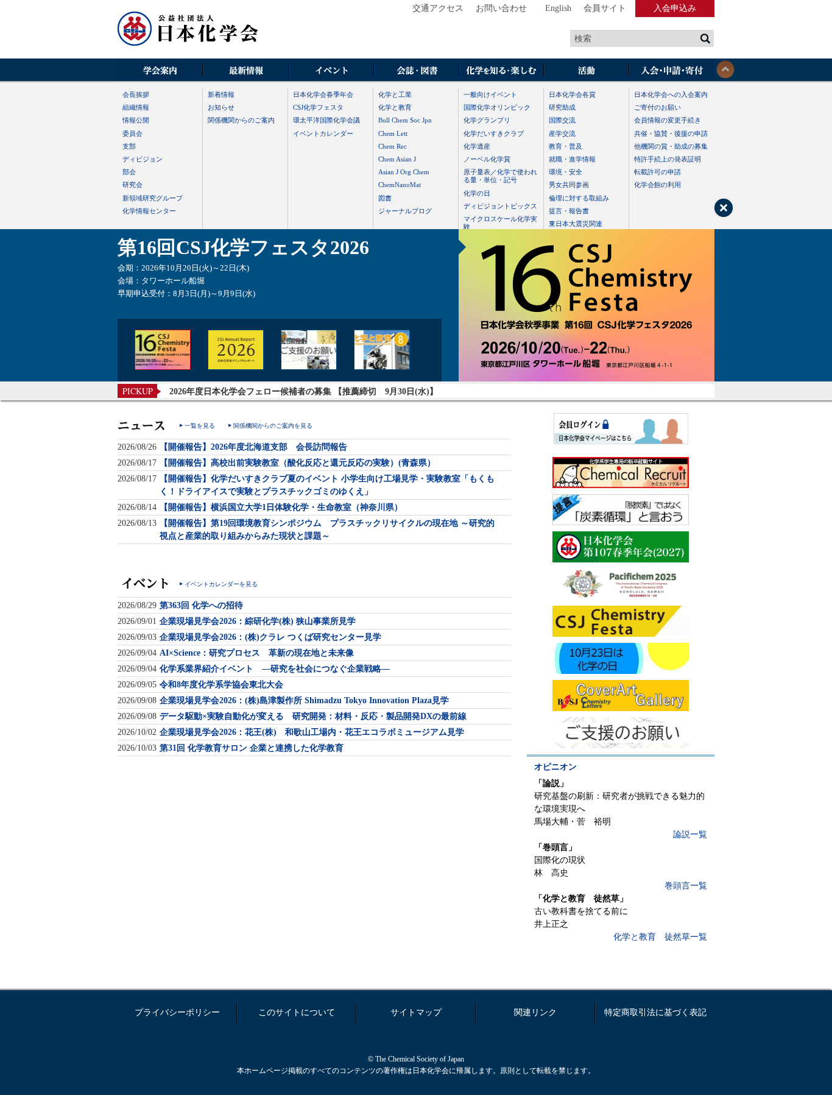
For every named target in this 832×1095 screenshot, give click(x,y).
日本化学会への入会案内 (671, 94)
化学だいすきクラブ (494, 133)
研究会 (132, 184)
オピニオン (555, 766)
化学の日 (477, 193)
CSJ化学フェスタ (318, 107)
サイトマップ (416, 1012)
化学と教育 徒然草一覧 (660, 936)
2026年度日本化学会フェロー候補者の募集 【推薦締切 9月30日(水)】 (303, 391)
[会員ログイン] (620, 428)
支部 (129, 146)
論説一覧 (690, 834)
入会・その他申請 (671, 70)
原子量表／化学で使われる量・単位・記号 (500, 175)
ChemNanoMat (399, 184)
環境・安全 (565, 171)
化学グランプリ (487, 120)
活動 (586, 70)
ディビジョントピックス (500, 206)
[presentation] (163, 350)
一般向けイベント (490, 94)
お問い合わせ (501, 8)
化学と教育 (395, 107)
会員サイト (604, 8)
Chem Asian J (397, 159)
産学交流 (562, 133)
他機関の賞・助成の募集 (671, 146)
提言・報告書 (569, 210)
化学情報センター (149, 210)
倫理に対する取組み (579, 198)
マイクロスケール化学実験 (500, 222)
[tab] (163, 350)
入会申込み (675, 8)
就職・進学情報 (572, 159)
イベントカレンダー (323, 133)
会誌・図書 (416, 70)
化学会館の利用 (657, 184)
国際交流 (562, 120)
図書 (385, 198)
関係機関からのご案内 (241, 120)
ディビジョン (142, 159)
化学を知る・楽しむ (501, 70)
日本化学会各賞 (572, 94)
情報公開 (135, 120)
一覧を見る (200, 425)
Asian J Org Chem (403, 171)
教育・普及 (565, 146)
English (558, 8)
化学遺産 (477, 146)
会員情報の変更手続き (667, 120)
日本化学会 (188, 29)
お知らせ (221, 107)
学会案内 (160, 70)
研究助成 (562, 107)
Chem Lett (392, 133)
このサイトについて (296, 1012)
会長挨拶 (135, 94)
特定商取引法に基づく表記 (655, 1012)
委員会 (132, 133)
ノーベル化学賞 (487, 159)
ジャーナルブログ (405, 210)
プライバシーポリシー (177, 1012)
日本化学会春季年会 (323, 94)
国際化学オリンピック (497, 107)
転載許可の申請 (657, 171)
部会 (129, 171)
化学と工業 (395, 94)
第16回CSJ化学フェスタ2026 (243, 247)
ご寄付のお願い (657, 107)
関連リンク (535, 1012)
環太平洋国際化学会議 (326, 120)
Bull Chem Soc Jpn (405, 120)
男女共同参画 (569, 184)
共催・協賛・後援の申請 (671, 133)
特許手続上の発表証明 (667, 159)
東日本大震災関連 (575, 223)
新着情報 (221, 94)
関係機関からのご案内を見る (272, 425)
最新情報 (245, 70)
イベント (330, 70)
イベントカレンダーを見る (221, 584)
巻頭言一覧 (686, 885)
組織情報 (135, 107)
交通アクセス (438, 8)
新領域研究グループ (152, 198)
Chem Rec (392, 146)
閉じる (725, 69)
